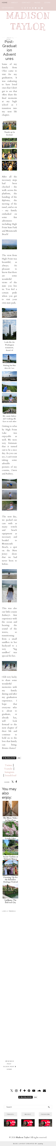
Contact (26, 2)
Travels (12, 911)
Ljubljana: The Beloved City (10, 901)
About (14, 2)
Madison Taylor (22, 1137)
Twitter (8, 765)
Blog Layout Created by (28, 1143)
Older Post (9, 1066)
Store (47, 2)
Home (4, 2)
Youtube (8, 768)
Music (38, 2)
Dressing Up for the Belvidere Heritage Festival (10, 879)
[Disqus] (9, 951)
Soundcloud (10, 775)
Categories (8, 8)
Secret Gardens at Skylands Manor (10, 857)
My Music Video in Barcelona (10, 819)
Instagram (9, 772)
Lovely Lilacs (10, 838)
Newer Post (10, 1062)
